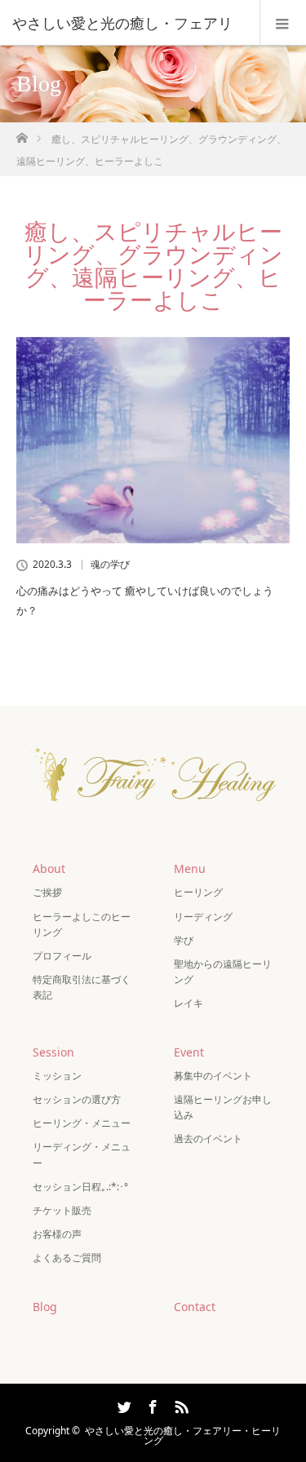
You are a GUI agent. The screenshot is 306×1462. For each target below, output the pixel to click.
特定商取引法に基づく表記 (82, 987)
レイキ (188, 1003)
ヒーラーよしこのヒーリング (82, 924)
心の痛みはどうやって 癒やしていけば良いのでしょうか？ (144, 600)
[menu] (282, 23)
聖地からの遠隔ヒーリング (223, 971)
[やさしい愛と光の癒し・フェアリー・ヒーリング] (153, 815)
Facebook (151, 1404)
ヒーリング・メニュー (82, 1123)
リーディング (203, 917)
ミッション (57, 1076)
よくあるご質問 (67, 1258)
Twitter (122, 1404)
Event (189, 1052)
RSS (179, 1404)
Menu (190, 868)
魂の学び (110, 564)
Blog (45, 1306)
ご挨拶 (47, 892)
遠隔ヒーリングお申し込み (223, 1107)
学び (183, 940)
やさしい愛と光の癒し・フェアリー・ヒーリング (183, 1435)
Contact (194, 1306)
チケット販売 (62, 1210)
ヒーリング (198, 892)
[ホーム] (21, 133)
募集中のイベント (213, 1076)
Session (53, 1052)
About (49, 868)
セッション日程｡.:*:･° (80, 1187)
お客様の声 (57, 1234)
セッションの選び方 (77, 1099)
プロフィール (62, 956)
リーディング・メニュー (82, 1154)
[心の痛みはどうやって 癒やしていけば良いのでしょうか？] (153, 440)
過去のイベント (208, 1138)
